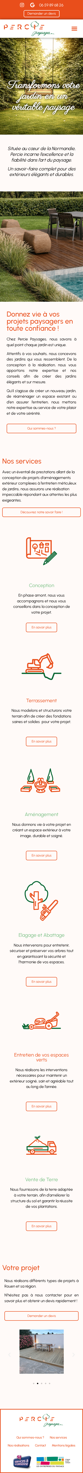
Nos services (58, 1437)
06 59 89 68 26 (51, 5)
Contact (40, 1445)
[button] (74, 28)
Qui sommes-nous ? (30, 1437)
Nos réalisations (18, 1445)
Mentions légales (63, 1445)
